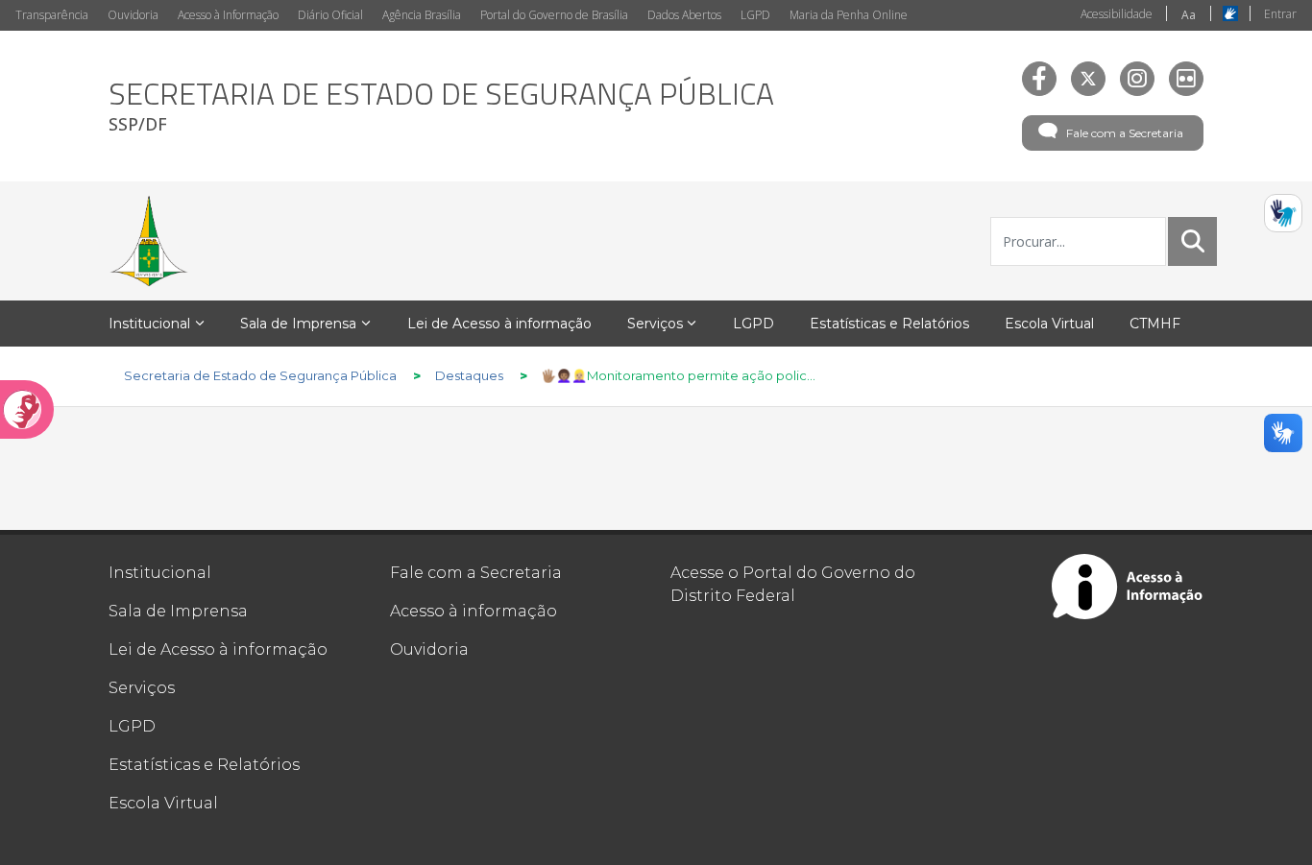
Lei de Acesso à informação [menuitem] (499, 323)
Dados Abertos (684, 15)
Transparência (51, 15)
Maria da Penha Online (849, 15)
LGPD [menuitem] (753, 323)
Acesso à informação (473, 611)
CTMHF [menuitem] (1155, 323)
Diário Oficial (330, 15)
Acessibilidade (1117, 14)
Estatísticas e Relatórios (204, 765)
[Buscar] (1193, 241)
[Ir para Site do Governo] (149, 241)
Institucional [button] (149, 323)
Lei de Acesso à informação (218, 649)
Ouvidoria (133, 15)
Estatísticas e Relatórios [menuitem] (889, 323)
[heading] (441, 106)
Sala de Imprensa (178, 611)
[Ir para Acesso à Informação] (1127, 586)
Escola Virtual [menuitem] (1049, 323)
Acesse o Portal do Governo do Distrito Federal (792, 584)
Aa (1188, 15)
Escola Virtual (163, 803)
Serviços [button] (655, 323)
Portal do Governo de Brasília (554, 15)
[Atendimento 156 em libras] (1283, 213)
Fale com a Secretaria (1124, 133)
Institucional (160, 573)
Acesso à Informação (228, 15)
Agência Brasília (421, 15)
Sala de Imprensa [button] (298, 323)
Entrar (1280, 14)
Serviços (142, 688)
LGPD (755, 15)
